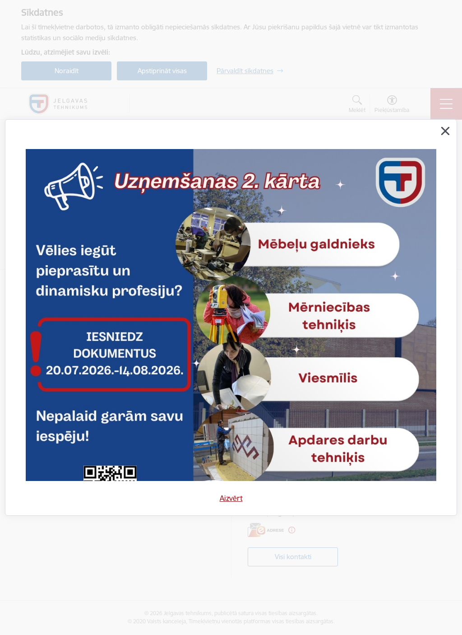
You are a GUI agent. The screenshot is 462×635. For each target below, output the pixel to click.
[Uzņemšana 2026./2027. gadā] (231, 358)
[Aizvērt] (445, 131)
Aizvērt (231, 498)
